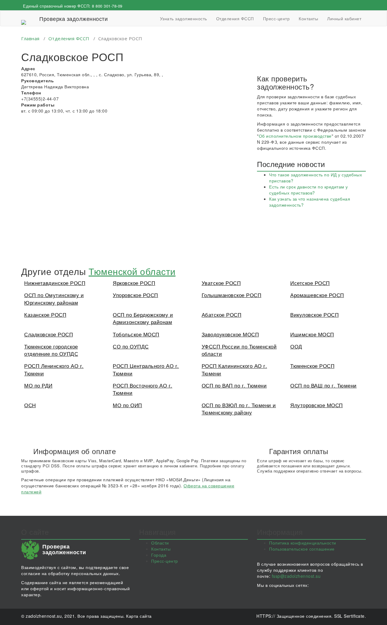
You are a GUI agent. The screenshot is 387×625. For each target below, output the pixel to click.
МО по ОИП (127, 405)
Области (160, 543)
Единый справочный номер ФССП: (72, 6)
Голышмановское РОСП (232, 295)
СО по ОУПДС (131, 346)
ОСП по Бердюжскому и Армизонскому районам (143, 318)
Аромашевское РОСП (317, 295)
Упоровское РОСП (135, 295)
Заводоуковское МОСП (230, 334)
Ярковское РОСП (134, 282)
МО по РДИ (38, 385)
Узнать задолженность (183, 18)
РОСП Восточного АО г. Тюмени (142, 388)
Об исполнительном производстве (295, 136)
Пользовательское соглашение (302, 549)
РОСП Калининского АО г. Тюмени (234, 369)
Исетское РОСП (310, 282)
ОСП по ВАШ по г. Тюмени (323, 385)
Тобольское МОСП (136, 334)
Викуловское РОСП (314, 314)
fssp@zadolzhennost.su (296, 576)
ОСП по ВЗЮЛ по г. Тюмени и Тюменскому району (239, 408)
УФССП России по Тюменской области (239, 349)
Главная (30, 38)
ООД (296, 346)
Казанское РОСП (45, 314)
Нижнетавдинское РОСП (54, 282)
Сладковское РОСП (48, 334)
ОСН (30, 405)
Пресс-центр (276, 18)
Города (158, 555)
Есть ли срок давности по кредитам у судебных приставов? (308, 190)
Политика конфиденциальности (302, 543)
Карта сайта (139, 616)
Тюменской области (132, 271)
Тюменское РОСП (312, 365)
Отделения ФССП (235, 18)
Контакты (308, 18)
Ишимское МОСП (312, 334)
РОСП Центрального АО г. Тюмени (146, 369)
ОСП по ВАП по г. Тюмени (234, 385)
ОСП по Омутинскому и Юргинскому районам (54, 298)
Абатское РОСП (222, 314)
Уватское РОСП (221, 282)
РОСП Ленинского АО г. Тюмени (54, 369)
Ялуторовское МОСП (316, 405)
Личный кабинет (344, 18)
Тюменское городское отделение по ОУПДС (51, 349)
